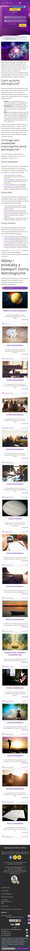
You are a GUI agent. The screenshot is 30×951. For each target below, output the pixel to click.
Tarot (25, 862)
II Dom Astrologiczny (15, 345)
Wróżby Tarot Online (6, 3)
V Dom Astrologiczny (15, 722)
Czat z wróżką (4, 890)
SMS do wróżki (5, 906)
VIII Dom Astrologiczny (15, 619)
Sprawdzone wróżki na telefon (15, 864)
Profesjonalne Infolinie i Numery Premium (12, 909)
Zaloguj (23, 25)
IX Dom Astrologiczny (15, 688)
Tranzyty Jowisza (15, 518)
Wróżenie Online (5, 887)
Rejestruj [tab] (15, 12)
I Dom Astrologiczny (15, 755)
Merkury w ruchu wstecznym (15, 311)
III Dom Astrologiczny (15, 586)
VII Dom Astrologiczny (15, 449)
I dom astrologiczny (9, 175)
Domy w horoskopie (15, 823)
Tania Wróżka (4, 900)
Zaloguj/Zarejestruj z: (18, 7)
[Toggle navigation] (27, 3)
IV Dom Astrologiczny (15, 380)
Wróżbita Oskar (8, 358)
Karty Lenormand (14, 862)
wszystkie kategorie (15, 250)
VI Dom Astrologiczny (15, 553)
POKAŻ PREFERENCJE (8, 948)
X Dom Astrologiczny (15, 484)
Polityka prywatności (6, 915)
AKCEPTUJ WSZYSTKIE (22, 948)
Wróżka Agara (8, 531)
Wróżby (21, 862)
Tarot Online (6, 862)
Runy (2, 903)
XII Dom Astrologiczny (15, 789)
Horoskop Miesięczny (6, 893)
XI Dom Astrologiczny (15, 414)
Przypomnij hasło (11, 23)
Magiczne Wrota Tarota (7, 897)
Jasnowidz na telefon (6, 901)
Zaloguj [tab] (15, 9)
